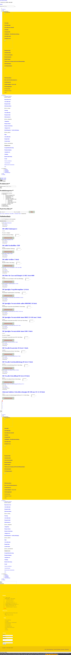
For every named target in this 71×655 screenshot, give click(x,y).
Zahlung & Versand (7, 90)
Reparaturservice (7, 99)
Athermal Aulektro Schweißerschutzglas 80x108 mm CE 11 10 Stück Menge (15, 395)
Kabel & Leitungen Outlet (10, 195)
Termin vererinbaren (8, 160)
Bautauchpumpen (7, 462)
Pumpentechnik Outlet (9, 196)
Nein (48, 654)
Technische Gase (7, 38)
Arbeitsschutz (10, 200)
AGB (5, 92)
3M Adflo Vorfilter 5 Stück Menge (8, 262)
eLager (5, 158)
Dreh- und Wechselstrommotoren (10, 79)
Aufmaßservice (7, 152)
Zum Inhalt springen (3, 0)
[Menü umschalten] (8, 11)
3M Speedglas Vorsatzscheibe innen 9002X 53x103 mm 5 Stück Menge (14, 320)
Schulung (6, 154)
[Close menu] (1, 411)
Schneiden (6, 29)
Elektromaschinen (7, 77)
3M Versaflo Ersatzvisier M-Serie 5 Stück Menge (10, 351)
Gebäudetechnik (7, 52)
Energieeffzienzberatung (9, 147)
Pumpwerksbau (7, 123)
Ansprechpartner (7, 162)
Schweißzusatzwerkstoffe (9, 27)
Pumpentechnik (7, 50)
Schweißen (6, 23)
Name (4, 634)
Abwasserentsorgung (8, 54)
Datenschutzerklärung (53, 654)
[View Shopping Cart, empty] (35, 177)
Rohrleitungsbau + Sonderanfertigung (11, 130)
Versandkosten (6, 241)
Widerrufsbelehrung (50, 649)
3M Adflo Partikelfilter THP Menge (8, 248)
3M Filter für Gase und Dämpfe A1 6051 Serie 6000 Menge (12, 278)
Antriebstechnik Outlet (9, 198)
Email (4, 641)
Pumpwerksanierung (8, 125)
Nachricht (5, 638)
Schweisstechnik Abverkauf (7, 193)
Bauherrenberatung (8, 156)
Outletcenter (4, 194)
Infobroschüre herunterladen (9, 164)
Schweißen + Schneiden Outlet (10, 199)
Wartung (6, 110)
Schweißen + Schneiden (6, 204)
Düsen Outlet (10, 201)
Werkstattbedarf (8, 197)
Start (1, 213)
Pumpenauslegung (7, 149)
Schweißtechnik (7, 25)
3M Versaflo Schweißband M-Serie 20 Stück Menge (11, 379)
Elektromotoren (7, 522)
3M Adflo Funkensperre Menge (7, 234)
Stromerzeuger (7, 141)
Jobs (5, 166)
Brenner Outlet (10, 203)
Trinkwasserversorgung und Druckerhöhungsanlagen (14, 61)
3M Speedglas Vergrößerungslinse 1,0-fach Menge (11, 292)
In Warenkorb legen (8, 237)
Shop (3, 213)
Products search (3, 186)
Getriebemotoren (7, 82)
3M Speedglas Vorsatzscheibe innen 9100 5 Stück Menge (12, 337)
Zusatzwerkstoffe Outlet (12, 202)
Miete (5, 134)
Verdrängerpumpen (8, 65)
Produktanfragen (7, 88)
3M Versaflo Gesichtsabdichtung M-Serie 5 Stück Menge (12, 365)
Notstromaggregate (8, 86)
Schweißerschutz (7, 36)
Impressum (62, 649)
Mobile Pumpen (7, 59)
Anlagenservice (7, 533)
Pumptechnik (6, 138)
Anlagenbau (6, 121)
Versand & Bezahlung (57, 649)
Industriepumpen (7, 63)
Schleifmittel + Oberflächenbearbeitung (11, 34)
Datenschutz (67, 649)
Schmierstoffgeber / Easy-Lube (10, 84)
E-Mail (4, 636)
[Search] (1, 187)
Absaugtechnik (7, 31)
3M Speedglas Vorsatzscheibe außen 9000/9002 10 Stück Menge (13, 306)
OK (46, 654)
